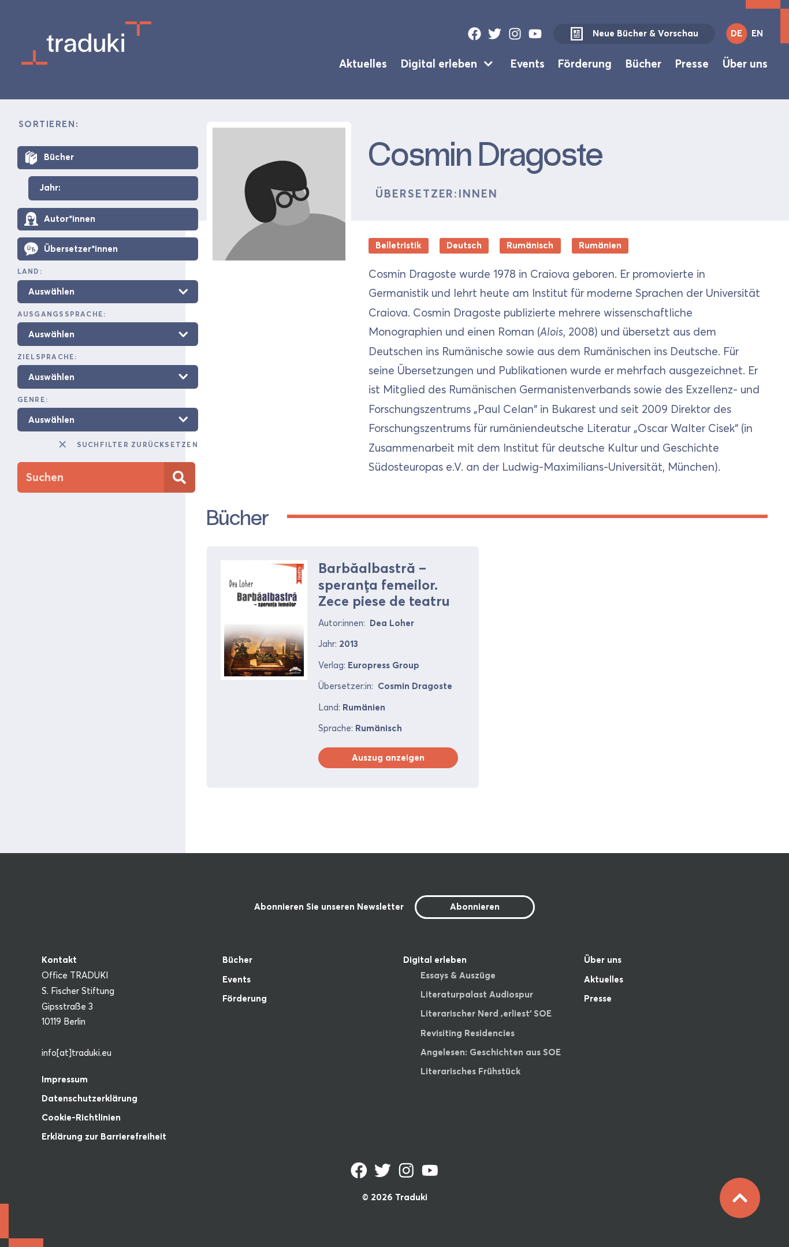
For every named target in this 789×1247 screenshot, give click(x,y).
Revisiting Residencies (467, 1033)
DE (736, 33)
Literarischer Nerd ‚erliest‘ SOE (486, 1013)
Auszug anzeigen (388, 757)
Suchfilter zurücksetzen (137, 444)
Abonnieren (475, 906)
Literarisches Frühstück (470, 1071)
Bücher (643, 63)
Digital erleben (439, 63)
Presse (692, 63)
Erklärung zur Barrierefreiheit (104, 1136)
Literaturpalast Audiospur (476, 994)
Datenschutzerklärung (89, 1098)
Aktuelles (363, 63)
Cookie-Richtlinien (81, 1117)
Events (528, 63)
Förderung (585, 63)
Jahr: (50, 188)
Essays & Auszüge (458, 975)
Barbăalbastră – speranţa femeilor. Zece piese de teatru (383, 584)
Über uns (745, 63)
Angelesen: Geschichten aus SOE (490, 1052)
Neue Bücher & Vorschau (645, 33)
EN (757, 33)
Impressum (65, 1079)
